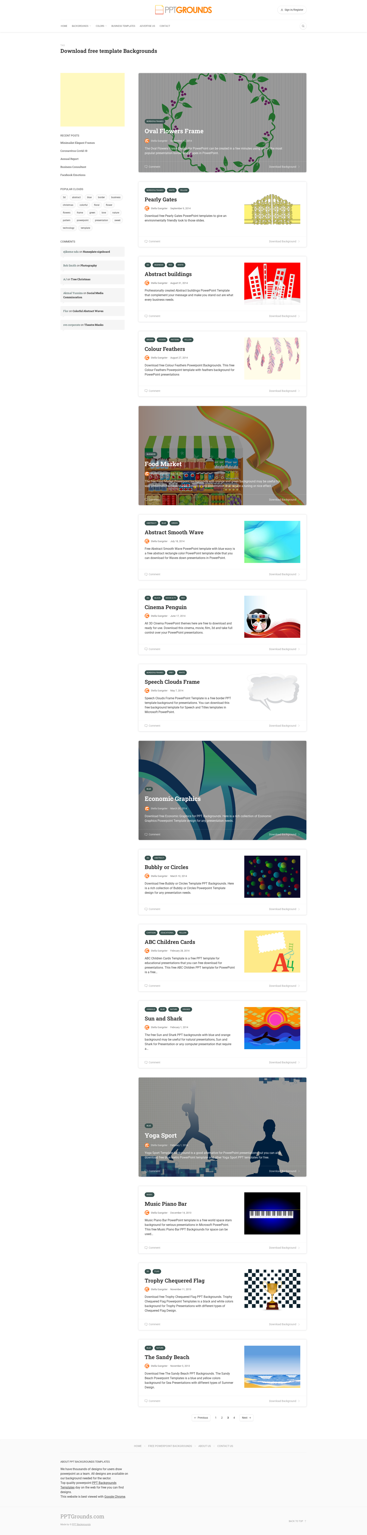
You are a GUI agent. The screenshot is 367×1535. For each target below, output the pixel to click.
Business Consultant (73, 167)
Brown (150, 340)
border (101, 197)
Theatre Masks (93, 325)
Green (174, 523)
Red (170, 265)
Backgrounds (80, 26)
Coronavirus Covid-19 (73, 151)
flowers (66, 212)
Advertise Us (147, 26)
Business (158, 265)
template (85, 228)
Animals (151, 1009)
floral (96, 205)
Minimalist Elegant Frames (77, 143)
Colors (100, 26)
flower (109, 205)
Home (64, 26)
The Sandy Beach (167, 1357)
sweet (117, 220)
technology (68, 228)
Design (162, 340)
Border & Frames (155, 190)
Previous (203, 1417)
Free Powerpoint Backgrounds (170, 1446)
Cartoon (151, 933)
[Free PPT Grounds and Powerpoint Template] (183, 10)
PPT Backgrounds (81, 1524)
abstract (76, 197)
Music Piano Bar (166, 1203)
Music (150, 1195)
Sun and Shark (163, 1018)
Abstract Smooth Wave (174, 532)
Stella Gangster (159, 208)
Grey (171, 673)
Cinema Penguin (166, 607)
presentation (101, 220)
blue (89, 197)
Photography (88, 265)
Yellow (183, 190)
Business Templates (123, 26)
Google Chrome (114, 1496)
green (92, 212)
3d (64, 197)
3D (148, 265)
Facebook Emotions (72, 175)
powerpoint (83, 220)
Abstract (151, 523)
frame (80, 212)
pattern (66, 220)
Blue (164, 523)
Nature (173, 1009)
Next (245, 1417)
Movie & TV (171, 598)
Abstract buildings (168, 274)
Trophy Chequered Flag (175, 1280)
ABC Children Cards (170, 941)
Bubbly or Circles (166, 867)
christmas (68, 205)
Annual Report (69, 159)
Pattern (175, 340)
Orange (186, 1009)
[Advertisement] (92, 100)
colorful (84, 205)
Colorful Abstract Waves (88, 311)
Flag (156, 1271)
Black (157, 598)
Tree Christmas (80, 279)
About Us (204, 1446)
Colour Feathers (165, 348)
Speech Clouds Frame (172, 681)
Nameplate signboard (96, 251)
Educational (167, 933)
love (104, 212)
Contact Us (225, 1446)
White (172, 190)
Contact (165, 26)
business (115, 197)
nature (115, 212)
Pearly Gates (161, 199)
